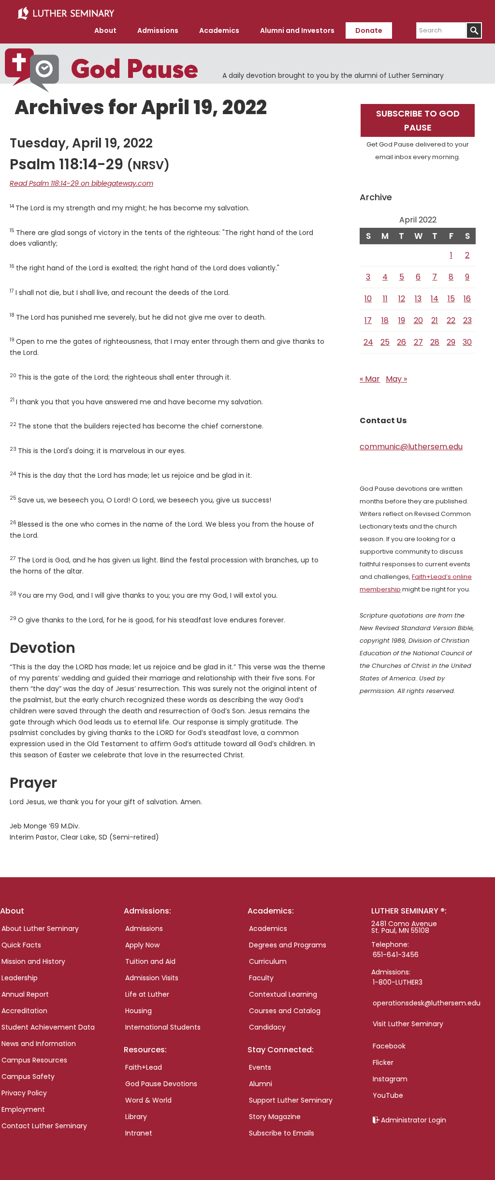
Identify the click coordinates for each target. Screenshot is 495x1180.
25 (385, 342)
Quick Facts (21, 945)
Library (136, 1116)
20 (418, 320)
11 (385, 298)
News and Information (38, 1043)
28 (434, 342)
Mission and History (33, 961)
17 (368, 320)
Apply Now (142, 945)
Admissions (144, 928)
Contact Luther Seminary (44, 1126)
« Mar (370, 378)
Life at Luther (147, 994)
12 (401, 298)
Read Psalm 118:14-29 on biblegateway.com (81, 183)
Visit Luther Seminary (408, 1024)
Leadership (19, 978)
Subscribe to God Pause (418, 120)
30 (467, 342)
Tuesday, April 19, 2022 (81, 143)
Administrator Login (413, 1120)
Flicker (383, 1062)
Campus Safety (28, 1076)
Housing (138, 1011)
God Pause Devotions (161, 1084)
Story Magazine (275, 1116)
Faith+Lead (143, 1067)
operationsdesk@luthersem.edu (426, 1003)
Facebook (389, 1046)
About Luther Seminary (40, 928)
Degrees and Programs (287, 945)
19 (401, 320)
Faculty (261, 978)
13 (418, 298)
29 (451, 342)
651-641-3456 (396, 954)
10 (368, 298)
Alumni (260, 1084)
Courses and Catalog (284, 1011)
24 (368, 342)
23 (467, 320)
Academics (268, 928)
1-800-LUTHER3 (397, 982)
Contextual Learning (283, 994)
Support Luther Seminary (291, 1100)
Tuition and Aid (150, 961)
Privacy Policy (24, 1093)
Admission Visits (151, 978)
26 (401, 342)
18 (385, 320)
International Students (163, 1027)
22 (451, 320)
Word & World (148, 1100)
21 (434, 320)
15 (451, 298)
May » (396, 378)
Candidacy (267, 1027)
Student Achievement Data (48, 1027)
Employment (23, 1109)
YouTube (388, 1095)
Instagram (390, 1079)
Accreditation (24, 1011)
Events (260, 1067)
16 (467, 298)
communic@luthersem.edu (411, 446)
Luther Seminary (66, 13)
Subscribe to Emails (281, 1133)
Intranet (138, 1133)
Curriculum (268, 961)
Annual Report (25, 994)
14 (434, 298)
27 (418, 342)
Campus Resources (34, 1060)
